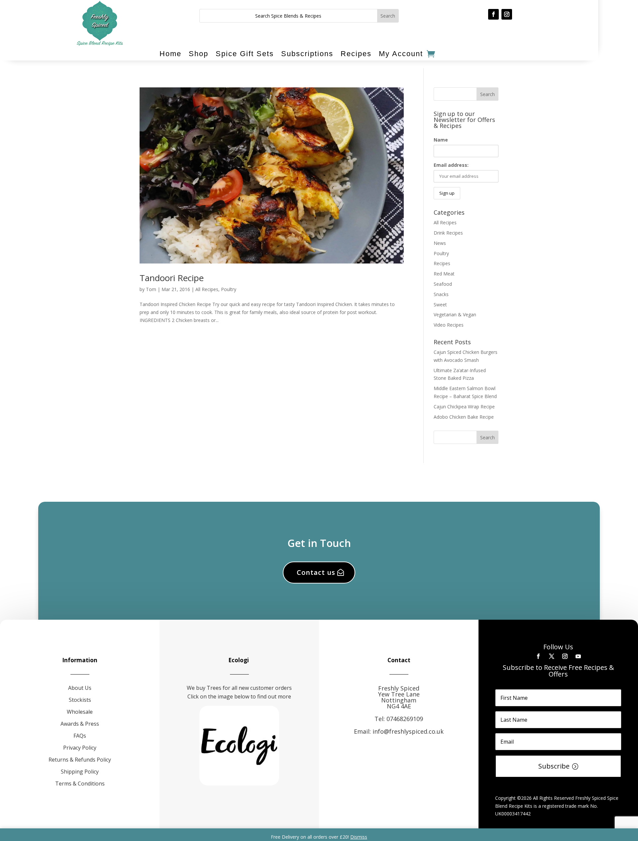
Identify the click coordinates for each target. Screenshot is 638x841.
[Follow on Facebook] (493, 14)
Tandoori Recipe (172, 278)
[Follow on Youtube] (578, 656)
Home (170, 54)
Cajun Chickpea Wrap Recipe (464, 406)
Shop (198, 54)
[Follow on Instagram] (506, 14)
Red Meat (444, 273)
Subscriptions (307, 54)
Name (441, 140)
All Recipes (206, 289)
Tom (151, 289)
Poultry (228, 289)
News (440, 243)
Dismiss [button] (358, 837)
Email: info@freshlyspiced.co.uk (399, 731)
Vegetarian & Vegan (455, 314)
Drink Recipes (448, 233)
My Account (401, 54)
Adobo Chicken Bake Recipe (464, 417)
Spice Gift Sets (245, 54)
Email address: (451, 165)
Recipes (356, 54)
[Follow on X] (551, 656)
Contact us (316, 572)
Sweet (440, 304)
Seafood (443, 284)
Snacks (441, 294)
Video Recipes (449, 325)
